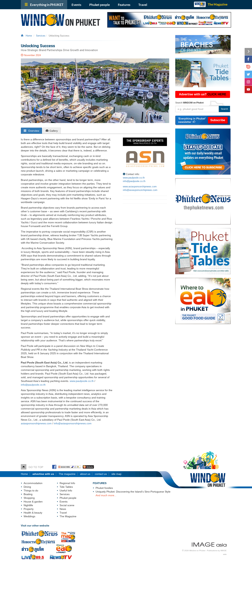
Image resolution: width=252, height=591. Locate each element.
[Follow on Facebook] (248, 59)
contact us (101, 473)
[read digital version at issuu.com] (248, 66)
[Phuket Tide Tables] (204, 251)
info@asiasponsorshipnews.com (73, 423)
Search (224, 109)
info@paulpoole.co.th (33, 384)
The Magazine (217, 4)
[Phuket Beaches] (203, 44)
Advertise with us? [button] (202, 94)
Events (76, 5)
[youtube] (248, 89)
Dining (27, 486)
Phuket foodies (104, 487)
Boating (28, 494)
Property (29, 508)
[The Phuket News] (204, 201)
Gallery (53, 130)
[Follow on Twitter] (248, 74)
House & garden (33, 501)
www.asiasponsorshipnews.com (140, 186)
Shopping (29, 497)
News (63, 508)
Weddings (29, 516)
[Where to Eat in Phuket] (204, 301)
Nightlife (28, 505)
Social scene (67, 505)
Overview (33, 130)
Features (124, 5)
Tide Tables (66, 486)
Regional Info (67, 483)
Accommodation (33, 483)
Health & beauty (33, 512)
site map (116, 473)
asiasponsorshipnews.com (36, 423)
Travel (142, 5)
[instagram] (248, 82)
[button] (202, 120)
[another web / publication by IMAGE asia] (209, 544)
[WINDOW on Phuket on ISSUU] (88, 467)
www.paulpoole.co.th (82, 380)
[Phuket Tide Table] (203, 72)
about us (85, 473)
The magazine (67, 473)
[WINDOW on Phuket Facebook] (54, 467)
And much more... (106, 495)
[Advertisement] (203, 386)
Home (28, 35)
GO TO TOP (34, 467)
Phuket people (99, 5)
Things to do (31, 490)
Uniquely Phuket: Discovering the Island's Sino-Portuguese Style (133, 491)
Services (40, 35)
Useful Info (66, 490)
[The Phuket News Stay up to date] (204, 152)
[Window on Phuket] (61, 19)
